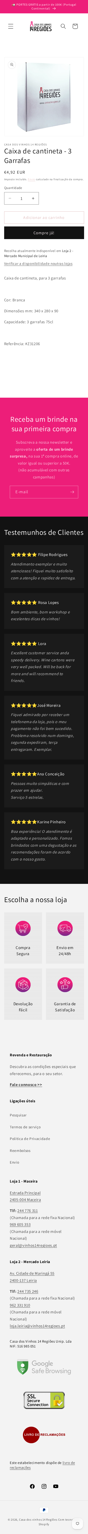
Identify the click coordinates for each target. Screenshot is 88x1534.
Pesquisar (18, 1114)
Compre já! (44, 232)
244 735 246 (27, 1291)
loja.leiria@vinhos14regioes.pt (37, 1325)
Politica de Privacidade (30, 1138)
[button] (11, 26)
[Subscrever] (72, 492)
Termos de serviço (25, 1126)
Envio (31, 179)
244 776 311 (27, 1210)
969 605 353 (20, 1224)
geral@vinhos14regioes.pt (33, 1245)
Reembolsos (20, 1150)
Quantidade (13, 187)
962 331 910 (20, 1305)
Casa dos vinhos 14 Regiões (38, 1519)
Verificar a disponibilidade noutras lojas (38, 263)
